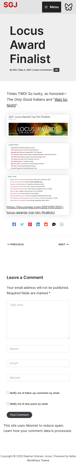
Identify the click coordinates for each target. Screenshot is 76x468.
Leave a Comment (42, 70)
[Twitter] (22, 224)
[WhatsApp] (62, 224)
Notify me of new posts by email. (29, 403)
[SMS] (54, 224)
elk (56, 70)
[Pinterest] (30, 224)
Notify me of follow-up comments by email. (35, 392)
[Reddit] (46, 224)
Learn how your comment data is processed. (38, 431)
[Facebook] (14, 224)
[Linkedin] (38, 224)
